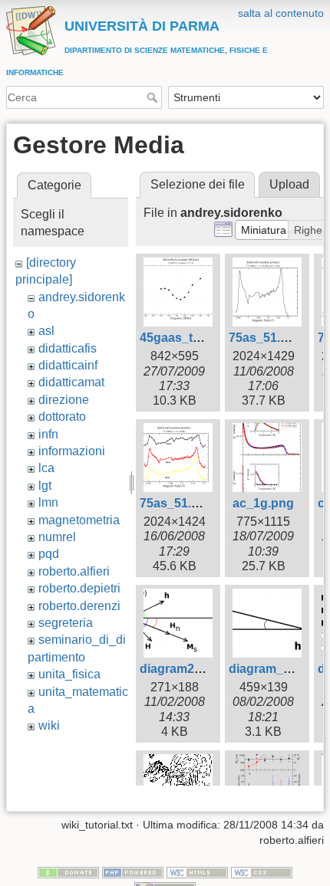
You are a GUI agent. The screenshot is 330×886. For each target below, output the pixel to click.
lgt (44, 485)
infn (48, 434)
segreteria (65, 622)
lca (46, 467)
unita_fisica (69, 674)
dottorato (62, 416)
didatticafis (67, 348)
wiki (49, 725)
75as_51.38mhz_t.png (203, 503)
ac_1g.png (263, 503)
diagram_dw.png (277, 668)
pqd (48, 553)
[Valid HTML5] (197, 872)
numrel (57, 536)
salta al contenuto (281, 13)
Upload (289, 184)
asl (46, 330)
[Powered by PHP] (132, 872)
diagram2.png (180, 668)
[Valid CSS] (261, 872)
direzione (63, 399)
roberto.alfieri (74, 571)
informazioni (71, 451)
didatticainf (67, 365)
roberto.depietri (79, 588)
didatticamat (71, 382)
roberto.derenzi (79, 605)
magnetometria (79, 520)
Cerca (154, 97)
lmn (48, 502)
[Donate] (68, 872)
